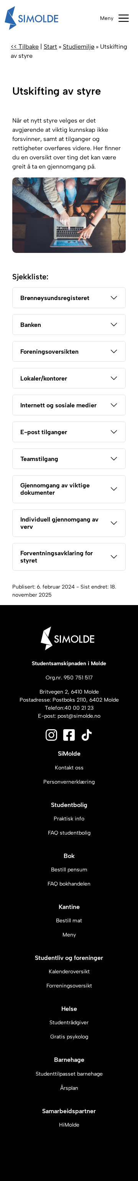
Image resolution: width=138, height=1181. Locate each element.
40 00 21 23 (79, 708)
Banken (30, 324)
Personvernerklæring (69, 782)
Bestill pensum (69, 869)
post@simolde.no (79, 716)
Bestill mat (69, 920)
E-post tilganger (43, 432)
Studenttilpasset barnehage (69, 1074)
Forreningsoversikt (69, 986)
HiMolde (69, 1125)
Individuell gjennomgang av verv (59, 523)
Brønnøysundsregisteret (54, 298)
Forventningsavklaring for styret (56, 556)
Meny (69, 935)
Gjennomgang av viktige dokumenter (55, 489)
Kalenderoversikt (69, 971)
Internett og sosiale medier (58, 405)
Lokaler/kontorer (43, 378)
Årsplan (69, 1088)
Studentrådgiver (69, 1022)
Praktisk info (69, 818)
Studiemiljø (78, 46)
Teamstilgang (39, 459)
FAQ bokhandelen (69, 884)
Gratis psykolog (69, 1036)
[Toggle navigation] (114, 18)
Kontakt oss (69, 767)
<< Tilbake (25, 46)
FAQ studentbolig (69, 833)
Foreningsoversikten (49, 351)
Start (50, 46)
